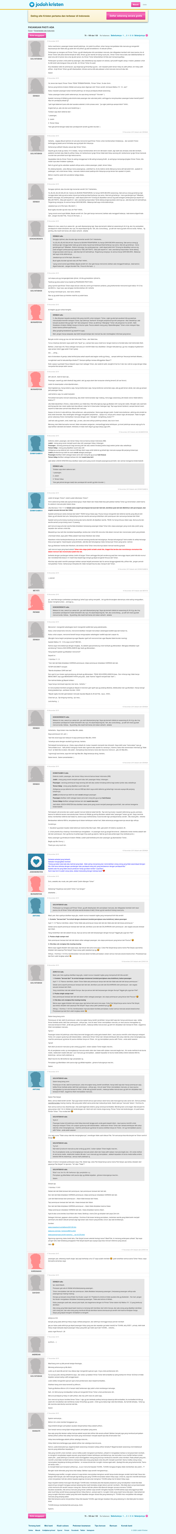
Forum (30, 30)
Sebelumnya (116, 35)
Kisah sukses (63, 1525)
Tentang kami (34, 1525)
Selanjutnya (139, 35)
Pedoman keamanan (82, 1525)
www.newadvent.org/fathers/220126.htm (62, 1227)
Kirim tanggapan (37, 35)
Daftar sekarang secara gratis (126, 15)
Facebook (75, 1530)
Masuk (136, 4)
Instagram (90, 1530)
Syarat (59, 1530)
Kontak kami (126, 1525)
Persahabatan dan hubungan (44, 30)
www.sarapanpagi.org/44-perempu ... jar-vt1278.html (66, 1234)
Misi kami (48, 1525)
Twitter (82, 1530)
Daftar (145, 4)
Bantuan (113, 1525)
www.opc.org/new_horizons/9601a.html (62, 1231)
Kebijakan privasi (48, 1530)
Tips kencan (100, 1525)
